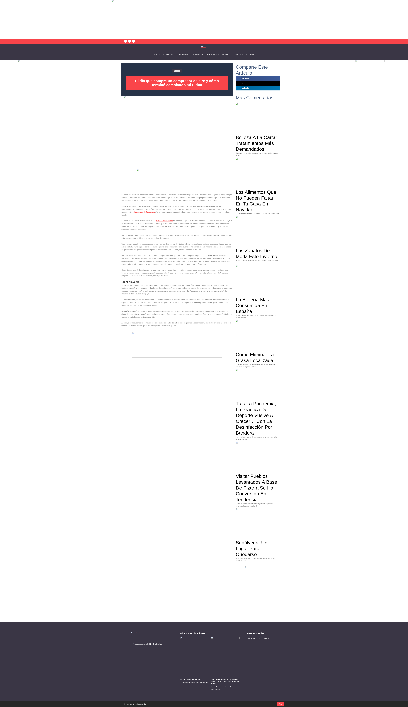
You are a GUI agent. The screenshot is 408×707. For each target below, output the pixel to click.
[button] (125, 41)
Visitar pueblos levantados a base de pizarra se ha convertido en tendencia (256, 487)
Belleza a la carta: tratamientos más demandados (256, 143)
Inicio (157, 54)
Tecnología (237, 54)
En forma (198, 54)
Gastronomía (212, 54)
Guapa (225, 54)
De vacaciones (183, 54)
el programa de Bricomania (144, 212)
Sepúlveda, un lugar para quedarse (251, 548)
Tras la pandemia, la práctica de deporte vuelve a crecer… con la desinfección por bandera (225, 681)
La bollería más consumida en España (252, 305)
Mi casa (250, 54)
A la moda (168, 54)
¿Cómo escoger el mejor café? (190, 679)
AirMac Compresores (164, 221)
